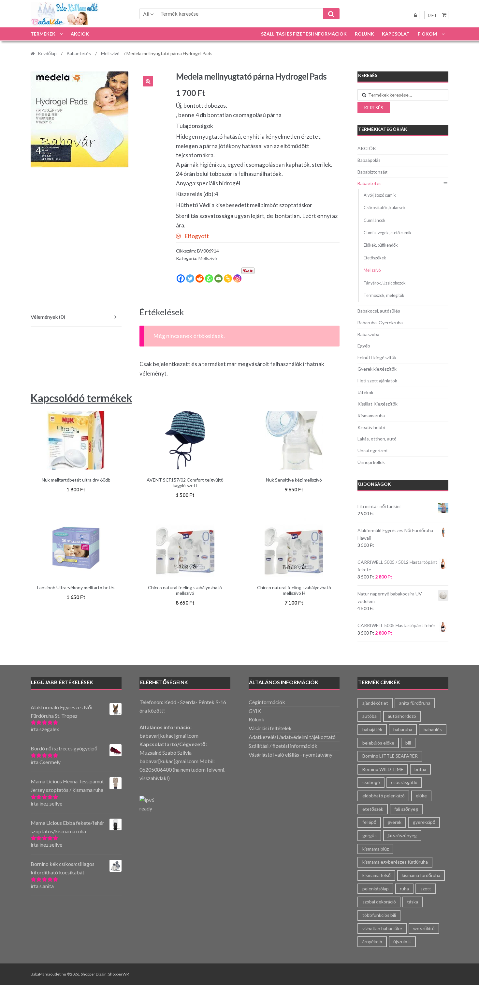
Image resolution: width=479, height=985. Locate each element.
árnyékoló (372, 941)
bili (408, 743)
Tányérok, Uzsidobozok (385, 283)
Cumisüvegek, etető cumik (388, 232)
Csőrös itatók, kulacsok (385, 207)
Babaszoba (368, 334)
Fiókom (427, 34)
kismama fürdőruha (421, 875)
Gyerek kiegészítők (377, 369)
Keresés (373, 107)
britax (420, 769)
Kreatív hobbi (371, 427)
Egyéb (363, 345)
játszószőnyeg (402, 835)
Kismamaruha (371, 415)
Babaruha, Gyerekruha (380, 322)
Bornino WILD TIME (382, 769)
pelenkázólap (375, 888)
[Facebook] (181, 278)
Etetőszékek (375, 257)
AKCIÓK (80, 34)
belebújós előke (378, 743)
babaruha (402, 729)
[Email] (218, 278)
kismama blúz (375, 849)
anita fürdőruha (414, 703)
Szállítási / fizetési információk (283, 746)
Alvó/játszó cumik (380, 195)
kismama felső (376, 875)
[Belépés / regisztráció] (415, 15)
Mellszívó (110, 53)
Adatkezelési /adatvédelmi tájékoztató (292, 737)
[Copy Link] (228, 278)
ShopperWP (118, 974)
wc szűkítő (424, 928)
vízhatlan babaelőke (382, 928)
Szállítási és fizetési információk (304, 34)
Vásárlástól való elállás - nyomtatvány (290, 754)
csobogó (371, 782)
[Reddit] (200, 278)
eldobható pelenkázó (383, 795)
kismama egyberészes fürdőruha (395, 862)
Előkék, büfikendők (381, 245)
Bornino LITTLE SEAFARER (390, 756)
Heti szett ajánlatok (377, 380)
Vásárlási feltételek (270, 728)
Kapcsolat (396, 34)
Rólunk (364, 34)
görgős (369, 835)
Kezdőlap (47, 53)
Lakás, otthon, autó (377, 438)
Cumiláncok (374, 220)
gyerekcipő (424, 822)
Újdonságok (374, 484)
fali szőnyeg (406, 809)
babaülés (433, 729)
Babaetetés (79, 53)
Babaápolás (369, 160)
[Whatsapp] (209, 278)
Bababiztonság (372, 172)
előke (421, 795)
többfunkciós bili (379, 915)
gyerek (394, 822)
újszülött (402, 941)
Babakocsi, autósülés (378, 311)
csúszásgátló (404, 782)
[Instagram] (237, 278)
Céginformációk (267, 702)
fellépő (369, 822)
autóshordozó (402, 716)
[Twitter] (190, 278)
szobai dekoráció (379, 901)
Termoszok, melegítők (384, 295)
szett (425, 888)
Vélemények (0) (48, 317)
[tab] (76, 317)
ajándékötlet (375, 703)
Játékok (365, 392)
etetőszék (372, 809)
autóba (369, 716)
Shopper (88, 974)
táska (412, 901)
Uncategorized (372, 450)
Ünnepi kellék (371, 462)
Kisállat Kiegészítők (377, 404)
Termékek (43, 34)
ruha (404, 888)
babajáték (372, 729)
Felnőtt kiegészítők (377, 357)
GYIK (255, 711)
